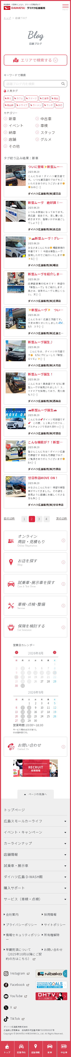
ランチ (49, 105)
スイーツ (32, 98)
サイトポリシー (55, 923)
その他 (14, 146)
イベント (16, 125)
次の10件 (61, 518)
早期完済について (24, 953)
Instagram (18, 972)
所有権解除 (52, 933)
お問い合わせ (53, 948)
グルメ (46, 139)
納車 (12, 132)
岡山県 (10, 105)
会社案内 (12, 913)
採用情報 (50, 913)
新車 (12, 118)
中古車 (46, 118)
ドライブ (23, 105)
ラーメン (37, 105)
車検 (44, 125)
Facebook (18, 983)
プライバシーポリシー (21, 923)
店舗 (12, 139)
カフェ (19, 98)
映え (9, 98)
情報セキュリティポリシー (23, 935)
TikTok (15, 1017)
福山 (56, 98)
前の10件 (9, 518)
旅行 (60, 105)
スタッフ (48, 132)
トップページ (14, 808)
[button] (16, 652)
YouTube (16, 994)
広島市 (45, 98)
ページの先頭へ (36, 792)
